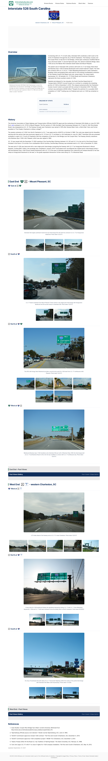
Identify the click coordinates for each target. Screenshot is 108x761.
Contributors (54, 757)
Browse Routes (48, 3)
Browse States (60, 3)
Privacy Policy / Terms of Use (77, 756)
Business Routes (71, 3)
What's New (82, 3)
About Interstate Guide (92, 756)
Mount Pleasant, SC (58, 22)
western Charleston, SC (42, 22)
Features (90, 3)
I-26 (12, 125)
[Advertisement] (54, 37)
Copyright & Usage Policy (62, 756)
